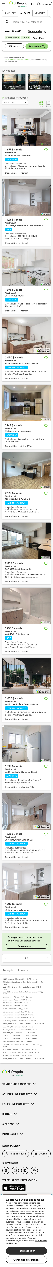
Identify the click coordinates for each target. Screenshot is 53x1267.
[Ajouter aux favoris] (46, 150)
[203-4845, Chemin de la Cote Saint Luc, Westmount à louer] (26, 197)
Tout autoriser (26, 1250)
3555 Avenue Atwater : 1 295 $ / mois (17, 997)
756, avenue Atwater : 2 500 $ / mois (17, 1041)
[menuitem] (26, 1084)
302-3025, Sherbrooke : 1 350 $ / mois (18, 1027)
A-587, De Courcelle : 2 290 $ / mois (17, 1055)
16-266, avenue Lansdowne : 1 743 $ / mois (20, 1030)
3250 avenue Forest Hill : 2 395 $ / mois (18, 1012)
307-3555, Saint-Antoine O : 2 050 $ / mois (20, 1039)
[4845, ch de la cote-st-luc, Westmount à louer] (26, 881)
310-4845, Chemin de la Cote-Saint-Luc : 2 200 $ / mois (23, 983)
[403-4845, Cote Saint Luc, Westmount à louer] (26, 606)
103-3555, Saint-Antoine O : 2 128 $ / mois (19, 1033)
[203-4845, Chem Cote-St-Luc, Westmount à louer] (26, 811)
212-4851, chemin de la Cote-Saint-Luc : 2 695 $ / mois (22, 1046)
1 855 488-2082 (18, 1153)
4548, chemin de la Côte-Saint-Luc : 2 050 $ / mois (23, 1024)
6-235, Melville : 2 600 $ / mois (15, 1009)
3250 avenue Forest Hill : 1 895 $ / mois (18, 1015)
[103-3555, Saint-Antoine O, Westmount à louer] (26, 470)
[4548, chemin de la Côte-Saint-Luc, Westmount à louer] (26, 335)
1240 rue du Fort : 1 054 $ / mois (15, 1006)
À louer (25, 13)
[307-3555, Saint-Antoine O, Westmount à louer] (26, 541)
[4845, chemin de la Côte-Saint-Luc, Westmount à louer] (26, 676)
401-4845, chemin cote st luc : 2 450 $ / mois (21, 1052)
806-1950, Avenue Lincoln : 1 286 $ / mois (19, 1021)
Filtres (12, 46)
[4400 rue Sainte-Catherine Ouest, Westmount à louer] (26, 743)
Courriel (43, 1153)
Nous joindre (11, 1146)
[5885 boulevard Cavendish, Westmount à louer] (26, 127)
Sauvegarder (25, 946)
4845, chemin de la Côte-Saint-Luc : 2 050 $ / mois (23, 1059)
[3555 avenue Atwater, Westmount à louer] (26, 267)
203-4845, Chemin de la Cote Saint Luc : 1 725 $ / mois (22, 988)
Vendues (40, 13)
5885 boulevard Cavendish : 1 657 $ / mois (20, 979)
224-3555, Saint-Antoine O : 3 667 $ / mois (20, 1036)
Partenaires (10, 1134)
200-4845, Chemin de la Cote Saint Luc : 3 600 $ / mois (23, 993)
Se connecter (45, 4)
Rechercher (35, 46)
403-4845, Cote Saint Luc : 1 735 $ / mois (19, 1049)
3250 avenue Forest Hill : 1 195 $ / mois (18, 1018)
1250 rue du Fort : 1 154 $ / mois (15, 1003)
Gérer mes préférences (26, 1259)
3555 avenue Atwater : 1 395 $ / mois (17, 1000)
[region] (26, 1231)
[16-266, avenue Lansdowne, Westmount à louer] (26, 403)
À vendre (10, 13)
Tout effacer (39, 38)
